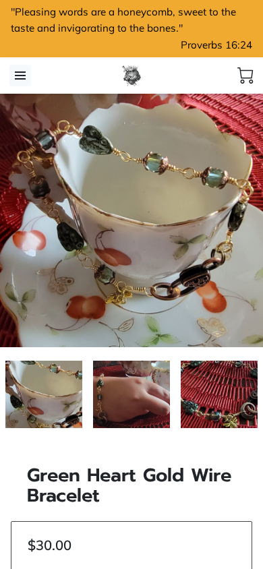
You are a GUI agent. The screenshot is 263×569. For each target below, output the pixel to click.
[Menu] (20, 75)
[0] (245, 75)
